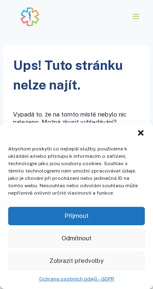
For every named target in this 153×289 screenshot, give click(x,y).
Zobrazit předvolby (76, 260)
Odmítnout (76, 238)
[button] (141, 133)
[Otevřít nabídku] (135, 16)
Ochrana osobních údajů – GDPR (76, 279)
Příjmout (76, 215)
